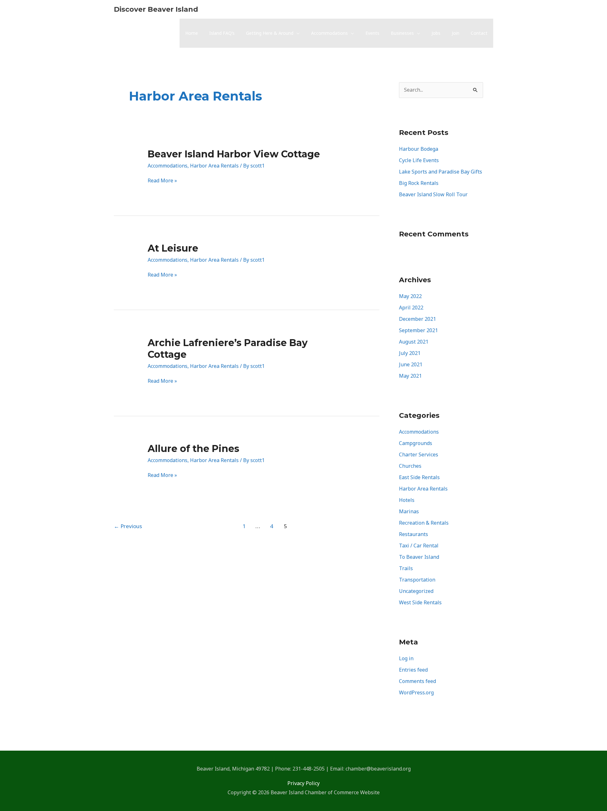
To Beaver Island (419, 556)
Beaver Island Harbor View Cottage (234, 154)
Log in (406, 658)
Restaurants (413, 534)
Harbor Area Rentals (214, 165)
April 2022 (411, 307)
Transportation (417, 579)
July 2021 (409, 353)
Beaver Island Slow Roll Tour (433, 194)
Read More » (162, 181)
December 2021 (417, 318)
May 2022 (410, 296)
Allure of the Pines (193, 448)
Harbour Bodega (418, 148)
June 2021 (410, 364)
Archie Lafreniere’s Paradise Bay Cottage (228, 348)
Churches (410, 465)
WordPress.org (416, 692)
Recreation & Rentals (424, 522)
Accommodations (167, 165)
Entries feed (413, 669)
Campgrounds (415, 443)
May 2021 (410, 375)
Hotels (406, 500)
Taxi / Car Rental (418, 545)
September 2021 (418, 330)
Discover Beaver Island (156, 9)
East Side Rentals (419, 477)
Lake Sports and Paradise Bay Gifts (440, 171)
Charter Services (418, 454)
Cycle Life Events (419, 160)
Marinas (409, 511)
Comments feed (417, 681)
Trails (406, 568)
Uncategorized (416, 591)
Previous (128, 526)
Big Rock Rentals (418, 183)
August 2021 (413, 341)
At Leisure (173, 248)
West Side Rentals (420, 602)
